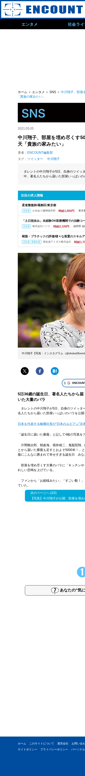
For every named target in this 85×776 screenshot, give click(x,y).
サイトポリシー (27, 749)
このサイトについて (41, 743)
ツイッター (35, 159)
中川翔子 (53, 159)
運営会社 (62, 743)
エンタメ (30, 24)
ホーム (22, 743)
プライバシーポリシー (54, 749)
